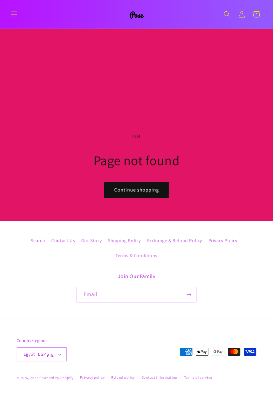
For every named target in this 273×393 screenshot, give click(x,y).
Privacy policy (92, 377)
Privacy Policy (222, 240)
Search (38, 240)
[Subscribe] (188, 294)
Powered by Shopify (56, 377)
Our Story (91, 240)
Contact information (159, 377)
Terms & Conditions (136, 255)
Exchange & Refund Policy (174, 240)
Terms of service (198, 377)
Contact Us (63, 240)
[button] (14, 14)
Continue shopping (136, 190)
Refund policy (123, 377)
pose (34, 377)
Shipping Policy (124, 240)
